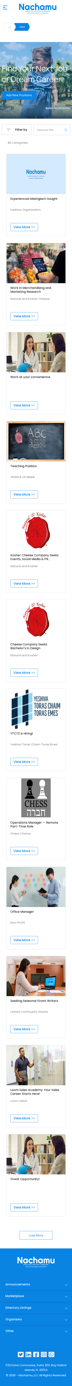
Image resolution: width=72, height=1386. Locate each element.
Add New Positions (19, 95)
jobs (22, 26)
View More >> (24, 227)
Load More (36, 1235)
